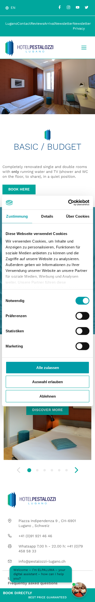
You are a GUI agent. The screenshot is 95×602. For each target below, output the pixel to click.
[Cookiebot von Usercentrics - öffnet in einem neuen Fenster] (68, 203)
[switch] (82, 316)
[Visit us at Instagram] (68, 7)
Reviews (37, 23)
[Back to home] (29, 48)
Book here (19, 189)
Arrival (49, 23)
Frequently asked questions (32, 583)
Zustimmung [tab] (17, 216)
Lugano (11, 23)
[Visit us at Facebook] (59, 7)
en (13, 8)
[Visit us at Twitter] (86, 7)
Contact (24, 23)
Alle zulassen (47, 367)
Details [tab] (47, 216)
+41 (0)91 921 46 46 (35, 536)
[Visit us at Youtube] (77, 7)
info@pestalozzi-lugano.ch (42, 561)
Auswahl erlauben (47, 382)
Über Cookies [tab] (77, 216)
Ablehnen (47, 396)
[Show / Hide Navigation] (84, 47)
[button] (29, 470)
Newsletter (64, 23)
